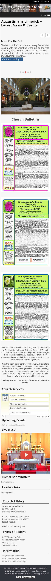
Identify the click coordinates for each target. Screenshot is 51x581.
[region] (25, 96)
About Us (35, 1)
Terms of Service (9, 545)
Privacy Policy (8, 542)
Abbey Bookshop (11, 519)
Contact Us (45, 1)
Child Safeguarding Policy (13, 540)
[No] (47, 573)
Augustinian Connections (13, 555)
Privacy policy (28, 577)
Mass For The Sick (12, 41)
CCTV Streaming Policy (12, 537)
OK (18, 577)
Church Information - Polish (14, 558)
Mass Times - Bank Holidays (14, 561)
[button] (43, 14)
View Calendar (42, 416)
